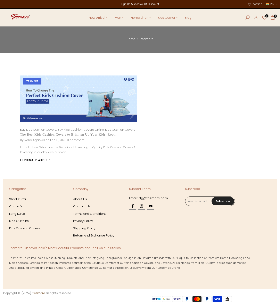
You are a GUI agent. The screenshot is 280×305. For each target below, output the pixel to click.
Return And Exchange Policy (93, 235)
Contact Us (81, 206)
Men (118, 17)
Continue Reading (34, 160)
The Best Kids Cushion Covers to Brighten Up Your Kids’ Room (68, 134)
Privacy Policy (83, 221)
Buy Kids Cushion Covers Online (81, 130)
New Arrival (97, 17)
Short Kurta (17, 199)
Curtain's (16, 206)
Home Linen (139, 17)
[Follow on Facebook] (132, 206)
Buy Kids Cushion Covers (38, 130)
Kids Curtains (19, 221)
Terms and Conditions (89, 213)
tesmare (32, 81)
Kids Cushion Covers (120, 130)
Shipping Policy (84, 228)
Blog (188, 17)
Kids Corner (166, 17)
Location (257, 4)
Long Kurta (17, 213)
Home (131, 39)
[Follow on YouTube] (150, 206)
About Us (80, 199)
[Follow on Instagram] (141, 206)
